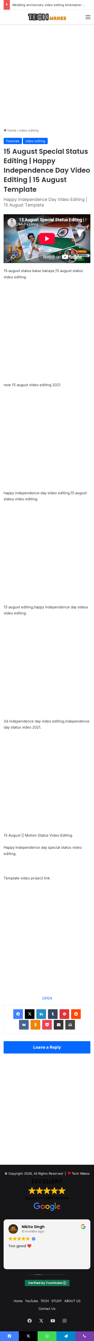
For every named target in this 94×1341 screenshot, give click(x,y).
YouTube (31, 1301)
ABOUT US (72, 1301)
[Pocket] (47, 1025)
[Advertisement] (47, 76)
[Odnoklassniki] (35, 1025)
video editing (29, 130)
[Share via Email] (58, 1025)
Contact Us (47, 1309)
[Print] (70, 1025)
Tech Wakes (81, 1173)
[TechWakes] (47, 17)
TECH (44, 1301)
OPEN (47, 998)
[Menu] (88, 18)
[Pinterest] (64, 1014)
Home (11, 130)
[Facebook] (18, 1014)
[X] (29, 1014)
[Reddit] (76, 1014)
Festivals (12, 141)
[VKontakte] (24, 1025)
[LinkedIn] (41, 1014)
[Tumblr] (53, 1014)
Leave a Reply (47, 1047)
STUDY (56, 1301)
